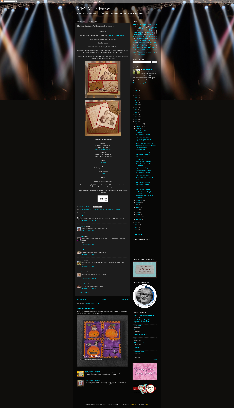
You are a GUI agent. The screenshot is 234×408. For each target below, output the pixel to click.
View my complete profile (140, 83)
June (137, 207)
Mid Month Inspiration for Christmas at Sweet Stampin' (146, 146)
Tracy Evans (136, 47)
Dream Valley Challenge (143, 184)
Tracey (136, 330)
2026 (136, 90)
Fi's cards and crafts (140, 334)
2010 (136, 227)
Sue (82, 236)
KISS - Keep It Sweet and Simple (144, 315)
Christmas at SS (151, 52)
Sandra (83, 284)
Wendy (136, 347)
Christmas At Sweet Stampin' (116, 35)
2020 (136, 105)
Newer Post (81, 299)
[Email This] (94, 207)
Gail (82, 260)
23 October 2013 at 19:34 (88, 278)
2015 (136, 117)
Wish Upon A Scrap (140, 343)
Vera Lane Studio (147, 31)
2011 (136, 224)
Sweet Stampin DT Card (145, 24)
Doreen (83, 226)
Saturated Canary (141, 38)
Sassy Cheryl (153, 42)
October (138, 128)
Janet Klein (142, 42)
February (139, 217)
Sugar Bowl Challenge (142, 168)
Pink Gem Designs (142, 44)
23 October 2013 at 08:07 (88, 220)
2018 (136, 110)
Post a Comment (84, 292)
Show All (155, 359)
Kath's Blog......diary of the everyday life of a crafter (142, 320)
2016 (136, 114)
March (138, 214)
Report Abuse (137, 234)
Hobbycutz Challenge (142, 156)
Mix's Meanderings (94, 8)
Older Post (124, 299)
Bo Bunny (103, 162)
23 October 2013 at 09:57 (88, 230)
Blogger (146, 404)
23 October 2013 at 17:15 (88, 266)
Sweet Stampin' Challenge (86, 308)
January (138, 219)
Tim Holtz (117, 209)
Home (103, 299)
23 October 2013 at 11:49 (88, 254)
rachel (83, 250)
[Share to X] (97, 207)
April (137, 212)
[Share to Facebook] (99, 207)
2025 (136, 93)
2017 (136, 112)
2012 (136, 222)
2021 (136, 102)
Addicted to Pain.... (141, 149)
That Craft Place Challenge (143, 137)
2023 (136, 97)
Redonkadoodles (141, 52)
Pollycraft (150, 45)
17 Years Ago (139, 159)
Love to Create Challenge (143, 134)
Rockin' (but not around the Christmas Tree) (143, 140)
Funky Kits (150, 33)
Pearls (103, 173)
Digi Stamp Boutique (150, 36)
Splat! (137, 180)
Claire (83, 216)
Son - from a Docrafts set (102, 149)
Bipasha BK (145, 49)
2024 (136, 95)
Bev (135, 338)
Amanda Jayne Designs (144, 51)
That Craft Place (109, 209)
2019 (136, 107)
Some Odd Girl (149, 47)
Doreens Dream (139, 351)
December (139, 124)
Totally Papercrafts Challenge (144, 143)
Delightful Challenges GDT (143, 170)
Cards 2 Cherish (139, 356)
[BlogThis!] (96, 207)
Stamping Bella (138, 34)
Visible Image (137, 33)
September (139, 200)
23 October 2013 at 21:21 (88, 288)
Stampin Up (100, 209)
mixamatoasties (147, 69)
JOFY (134, 54)
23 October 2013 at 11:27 (88, 244)
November (139, 126)
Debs (83, 272)
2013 (136, 121)
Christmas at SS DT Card (89, 209)
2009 (136, 229)
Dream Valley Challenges (143, 154)
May (137, 210)
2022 (136, 100)
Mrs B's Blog (138, 325)
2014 (136, 119)
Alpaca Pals (136, 49)
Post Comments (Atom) (92, 303)
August (138, 202)
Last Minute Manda (141, 54)
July (137, 205)
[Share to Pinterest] (101, 207)
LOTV (141, 27)
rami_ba (133, 404)
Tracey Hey (146, 40)
